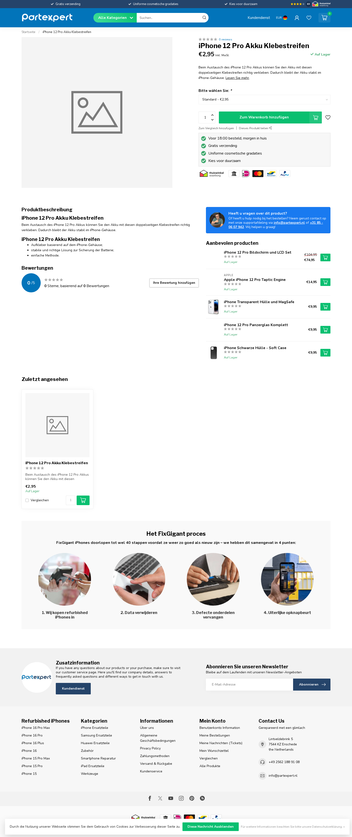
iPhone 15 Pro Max (36, 758)
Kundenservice (151, 771)
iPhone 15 (29, 773)
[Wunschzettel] (309, 17)
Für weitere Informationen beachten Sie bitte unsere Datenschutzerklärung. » (293, 827)
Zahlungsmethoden (155, 756)
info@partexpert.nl (289, 222)
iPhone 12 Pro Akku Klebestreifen (67, 32)
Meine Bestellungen (214, 735)
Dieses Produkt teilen (254, 128)
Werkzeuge (89, 773)
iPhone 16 (29, 750)
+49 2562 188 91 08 (284, 762)
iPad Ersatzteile (92, 766)
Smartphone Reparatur (98, 758)
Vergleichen (40, 500)
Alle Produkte (209, 766)
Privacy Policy (150, 748)
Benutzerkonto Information (219, 727)
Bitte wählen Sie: (215, 90)
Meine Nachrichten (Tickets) (220, 743)
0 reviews (225, 39)
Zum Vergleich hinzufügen (216, 128)
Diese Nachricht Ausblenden (210, 826)
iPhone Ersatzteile (94, 727)
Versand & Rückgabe (156, 763)
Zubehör (87, 750)
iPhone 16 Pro (32, 735)
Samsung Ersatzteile (96, 735)
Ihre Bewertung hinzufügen (174, 283)
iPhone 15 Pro (32, 766)
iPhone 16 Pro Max (36, 727)
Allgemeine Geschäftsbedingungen (158, 738)
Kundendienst (259, 17)
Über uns (147, 727)
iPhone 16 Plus (33, 743)
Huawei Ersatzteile (95, 743)
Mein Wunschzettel (214, 750)
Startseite (28, 32)
